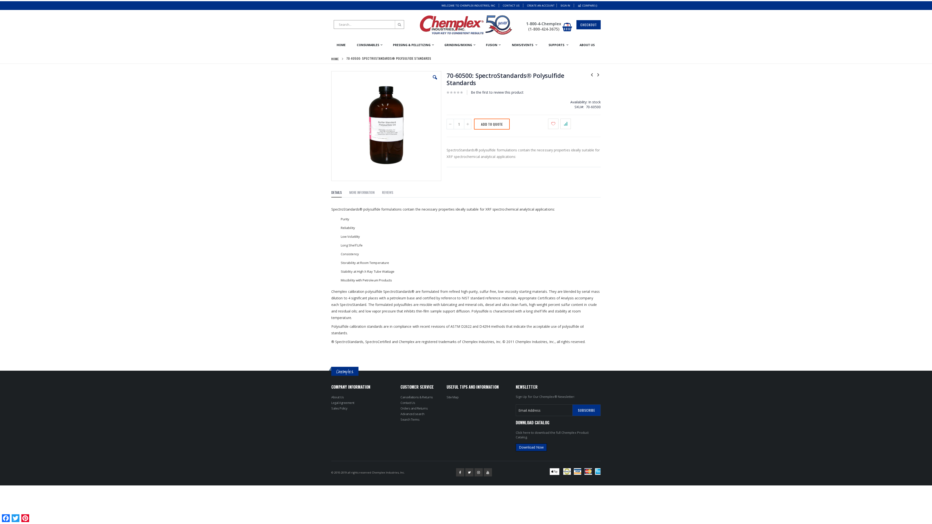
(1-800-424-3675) (543, 29)
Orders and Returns (414, 408)
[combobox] (369, 24)
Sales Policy (339, 408)
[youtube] (488, 472)
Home (335, 59)
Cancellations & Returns (416, 397)
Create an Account (541, 5)
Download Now (531, 447)
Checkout (588, 24)
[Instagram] (478, 472)
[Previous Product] (592, 74)
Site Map (452, 397)
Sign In (565, 5)
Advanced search (412, 414)
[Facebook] (460, 472)
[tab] (340, 193)
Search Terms (409, 419)
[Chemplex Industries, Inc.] (466, 25)
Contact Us (511, 5)
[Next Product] (598, 74)
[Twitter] (469, 472)
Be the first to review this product (497, 92)
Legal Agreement (342, 403)
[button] (435, 81)
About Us (337, 397)
